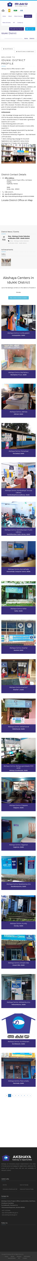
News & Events (7, 22)
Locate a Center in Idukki (19, 297)
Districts (32, 38)
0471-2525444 (6, 1210)
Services (19, 1256)
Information (27, 1256)
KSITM (5, 1185)
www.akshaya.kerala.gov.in (9, 1215)
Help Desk (28, 16)
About (10, 16)
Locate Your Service (16, 29)
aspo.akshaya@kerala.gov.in (10, 1212)
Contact (25, 1258)
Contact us (20, 22)
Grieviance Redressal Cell (10, 1189)
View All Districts (8, 49)
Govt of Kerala (24, 1185)
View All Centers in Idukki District (25, 51)
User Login (30, 29)
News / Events (10, 232)
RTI (14, 22)
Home (4, 16)
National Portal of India (26, 1189)
